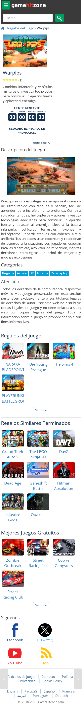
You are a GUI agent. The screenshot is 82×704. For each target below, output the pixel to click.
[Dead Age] (13, 470)
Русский (31, 691)
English (13, 691)
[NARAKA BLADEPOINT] (13, 351)
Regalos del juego (20, 28)
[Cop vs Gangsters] (64, 547)
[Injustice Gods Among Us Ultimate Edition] (13, 501)
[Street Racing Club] (13, 579)
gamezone (28, 5)
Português (41, 695)
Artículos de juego (21, 676)
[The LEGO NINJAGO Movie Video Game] (38, 438)
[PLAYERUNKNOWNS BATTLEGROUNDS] (13, 383)
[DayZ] (64, 438)
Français (68, 691)
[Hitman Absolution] (64, 470)
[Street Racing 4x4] (38, 547)
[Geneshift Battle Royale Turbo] (38, 470)
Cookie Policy (52, 681)
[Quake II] (38, 501)
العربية (22, 695)
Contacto (48, 676)
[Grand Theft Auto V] (13, 438)
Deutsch (61, 695)
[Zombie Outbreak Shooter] (13, 547)
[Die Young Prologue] (38, 351)
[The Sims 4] (64, 351)
